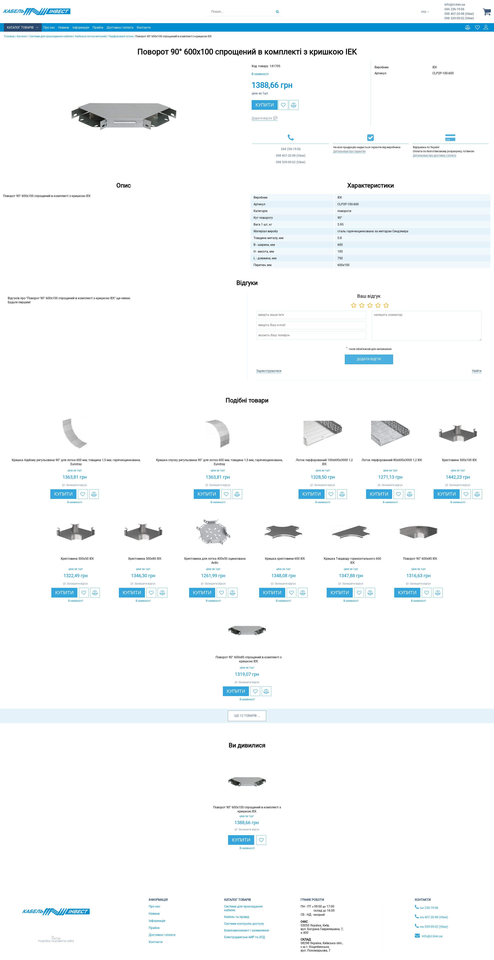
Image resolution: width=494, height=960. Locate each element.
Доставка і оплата (120, 27)
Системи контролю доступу (244, 923)
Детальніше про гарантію (349, 151)
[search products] (277, 11)
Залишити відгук (76, 485)
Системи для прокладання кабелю (243, 908)
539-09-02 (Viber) (459, 18)
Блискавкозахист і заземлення (246, 930)
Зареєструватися (268, 371)
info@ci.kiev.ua (432, 936)
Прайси (98, 27)
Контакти (144, 27)
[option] (123, 116)
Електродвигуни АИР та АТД (244, 937)
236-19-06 (454, 9)
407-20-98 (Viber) (459, 14)
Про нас (49, 27)
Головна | (10, 36)
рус (423, 15)
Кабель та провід (236, 917)
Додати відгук (262, 118)
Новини (63, 27)
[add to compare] (294, 105)
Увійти (476, 371)
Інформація (81, 27)
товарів (250, 715)
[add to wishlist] (283, 105)
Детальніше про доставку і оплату (434, 155)
